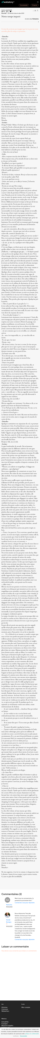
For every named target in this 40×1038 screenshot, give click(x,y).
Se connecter (24, 5)
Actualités (5, 1022)
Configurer (16, 1036)
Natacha (35, 19)
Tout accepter (23, 1036)
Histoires (4, 1007)
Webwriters (5, 1011)
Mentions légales (7, 1025)
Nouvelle (3, 13)
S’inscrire (34, 5)
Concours (4, 1009)
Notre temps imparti (10, 16)
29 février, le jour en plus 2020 (16, 13)
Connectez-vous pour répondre (24, 903)
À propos (4, 1024)
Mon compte (25, 1007)
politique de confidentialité (32, 1033)
